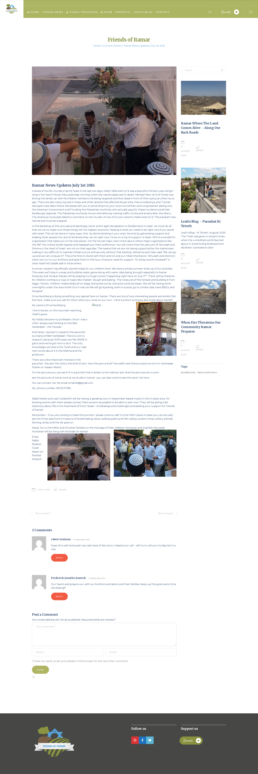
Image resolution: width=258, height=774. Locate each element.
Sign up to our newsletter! (49, 683)
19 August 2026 (185, 263)
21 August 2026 (185, 151)
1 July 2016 (43, 490)
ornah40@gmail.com (80, 383)
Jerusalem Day (188, 372)
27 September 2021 (81, 539)
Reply (59, 558)
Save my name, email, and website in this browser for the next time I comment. (81, 661)
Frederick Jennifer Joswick (68, 578)
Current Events (112, 45)
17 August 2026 (185, 350)
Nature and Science (207, 372)
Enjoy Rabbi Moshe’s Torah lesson (36, 444)
